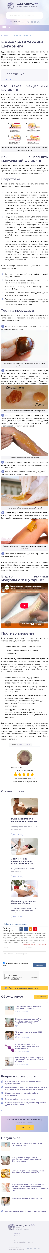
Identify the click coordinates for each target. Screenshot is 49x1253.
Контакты (17, 1233)
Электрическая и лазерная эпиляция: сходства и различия (22, 861)
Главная (7, 36)
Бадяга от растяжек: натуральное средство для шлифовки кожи (25, 1104)
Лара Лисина (23, 745)
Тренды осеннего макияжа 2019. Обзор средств (28, 1008)
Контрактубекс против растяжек (20, 1099)
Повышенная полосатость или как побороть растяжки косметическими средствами (26, 1088)
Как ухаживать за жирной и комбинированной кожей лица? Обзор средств (28, 1021)
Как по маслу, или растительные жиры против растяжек (23, 1082)
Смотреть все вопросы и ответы (13, 1111)
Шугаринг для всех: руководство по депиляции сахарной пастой (29, 1172)
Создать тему (40, 996)
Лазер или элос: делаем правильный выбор (23, 902)
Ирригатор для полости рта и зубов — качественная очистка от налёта (29, 1059)
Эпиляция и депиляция (22, 36)
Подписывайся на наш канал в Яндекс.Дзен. (25, 1211)
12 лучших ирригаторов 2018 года (28, 1033)
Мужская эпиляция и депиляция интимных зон (24, 820)
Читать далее (17, 834)
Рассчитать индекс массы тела (23, 988)
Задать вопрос (25, 1127)
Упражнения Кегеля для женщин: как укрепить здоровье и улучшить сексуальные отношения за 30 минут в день (30, 1187)
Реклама (17, 1236)
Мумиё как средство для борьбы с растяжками (21, 1094)
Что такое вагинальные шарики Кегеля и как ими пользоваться (27, 1046)
